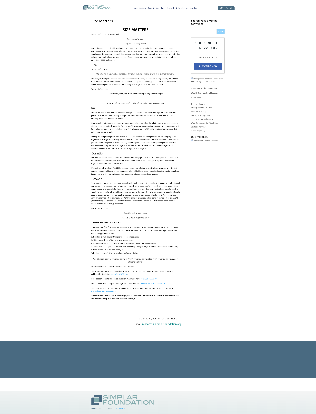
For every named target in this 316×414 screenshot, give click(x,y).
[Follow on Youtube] (198, 397)
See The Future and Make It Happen (205, 119)
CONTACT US (226, 8)
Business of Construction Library (152, 8)
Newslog (193, 8)
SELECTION (153, 279)
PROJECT (144, 279)
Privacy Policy (119, 408)
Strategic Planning (198, 127)
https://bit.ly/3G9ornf (119, 274)
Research (170, 8)
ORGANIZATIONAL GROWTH (153, 283)
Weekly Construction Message (204, 93)
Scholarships (183, 8)
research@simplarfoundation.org (104, 291)
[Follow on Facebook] (193, 397)
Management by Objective (201, 108)
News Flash (196, 97)
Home (135, 8)
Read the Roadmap (199, 111)
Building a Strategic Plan (200, 115)
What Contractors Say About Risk (204, 123)
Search (220, 31)
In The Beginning (198, 130)
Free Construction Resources (204, 88)
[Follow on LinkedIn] (188, 397)
